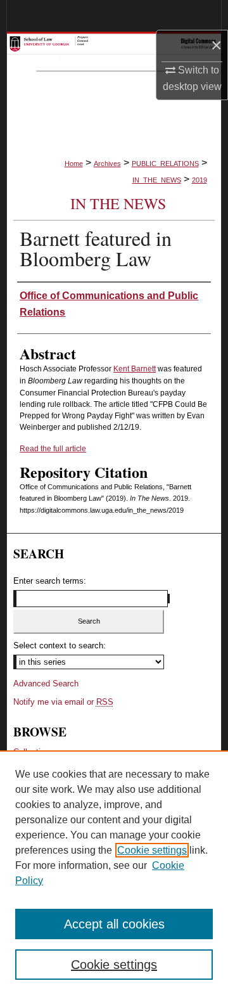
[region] (114, 872)
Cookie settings (152, 850)
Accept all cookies (114, 924)
